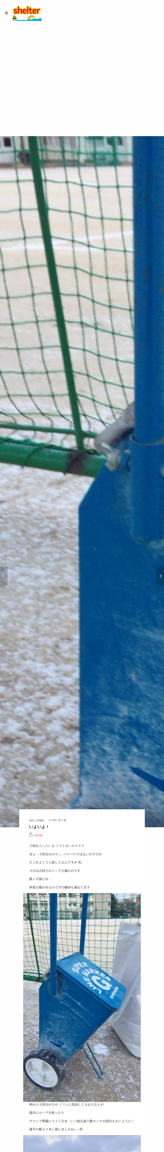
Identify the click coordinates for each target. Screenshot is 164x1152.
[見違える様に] (4, 576)
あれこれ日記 (36, 820)
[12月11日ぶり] (160, 576)
